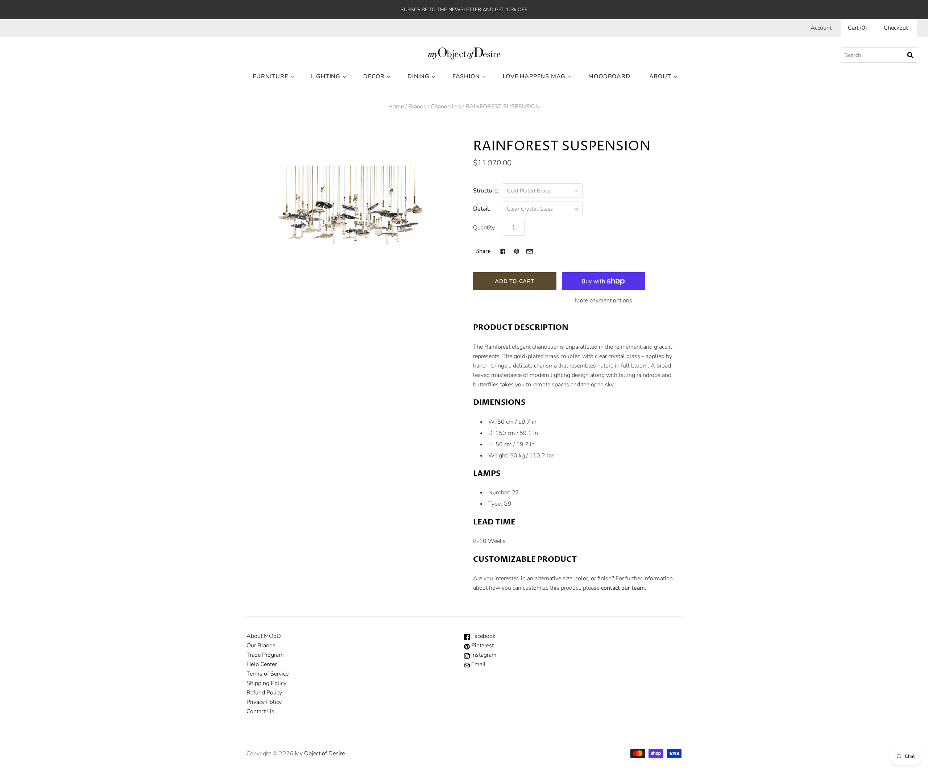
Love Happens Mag (534, 76)
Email (478, 664)
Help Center (261, 664)
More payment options (603, 300)
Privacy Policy (264, 702)
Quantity (484, 228)
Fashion (466, 76)
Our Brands (261, 645)
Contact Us (260, 711)
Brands (417, 107)
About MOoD (263, 636)
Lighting (325, 76)
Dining (418, 76)
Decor (374, 76)
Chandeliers (446, 107)
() (857, 28)
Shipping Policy (266, 683)
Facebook (483, 636)
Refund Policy (264, 693)
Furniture (270, 76)
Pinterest (482, 645)
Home (396, 107)
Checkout (896, 28)
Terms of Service (267, 674)
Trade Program (265, 655)
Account (821, 28)
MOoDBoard (609, 76)
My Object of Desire (320, 754)
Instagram (483, 655)
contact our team (623, 588)
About (660, 76)
